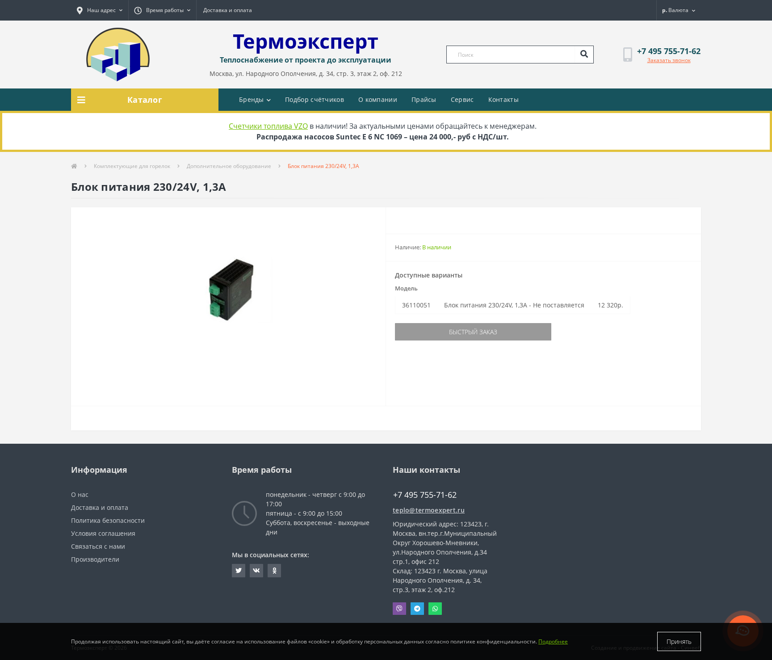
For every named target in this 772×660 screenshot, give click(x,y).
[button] (99, 10)
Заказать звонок (669, 60)
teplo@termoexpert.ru (429, 510)
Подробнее (553, 641)
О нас (79, 494)
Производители (95, 559)
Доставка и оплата (227, 10)
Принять (679, 641)
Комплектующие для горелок (132, 166)
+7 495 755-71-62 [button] (425, 495)
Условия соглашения (103, 533)
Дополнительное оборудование (229, 166)
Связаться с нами (98, 546)
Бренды (251, 99)
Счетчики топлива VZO (268, 126)
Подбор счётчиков (314, 99)
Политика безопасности (108, 520)
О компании (377, 99)
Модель (406, 288)
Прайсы (423, 99)
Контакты (503, 99)
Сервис (462, 99)
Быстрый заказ (473, 332)
